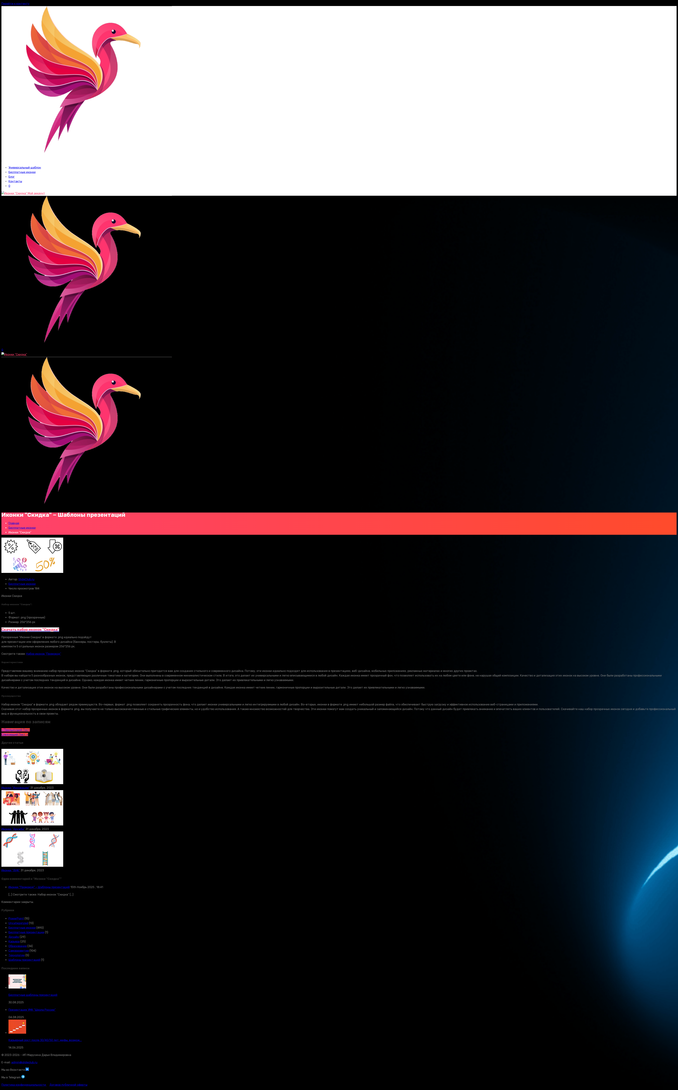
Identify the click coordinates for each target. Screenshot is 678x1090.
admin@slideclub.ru (24, 1062)
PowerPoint (16, 918)
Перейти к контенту (15, 3)
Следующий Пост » (14, 734)
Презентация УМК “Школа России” (32, 1009)
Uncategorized (18, 923)
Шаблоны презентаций (24, 960)
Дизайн (13, 937)
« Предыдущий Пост (15, 730)
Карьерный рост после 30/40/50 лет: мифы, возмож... (45, 1040)
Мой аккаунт (36, 193)
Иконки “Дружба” (13, 829)
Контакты (15, 181)
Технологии (16, 955)
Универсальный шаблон (24, 167)
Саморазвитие (18, 950)
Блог (11, 176)
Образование (17, 946)
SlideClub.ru (26, 579)
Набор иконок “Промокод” (43, 653)
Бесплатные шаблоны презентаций (32, 995)
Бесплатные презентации (26, 932)
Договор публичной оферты (68, 1084)
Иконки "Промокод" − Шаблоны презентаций (39, 887)
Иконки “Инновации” (15, 787)
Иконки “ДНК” (10, 870)
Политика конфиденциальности (24, 1084)
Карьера (14, 941)
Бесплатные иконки (22, 172)
